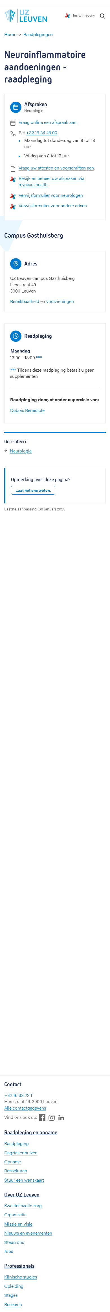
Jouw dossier (83, 15)
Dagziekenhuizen (21, 1152)
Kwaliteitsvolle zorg (23, 1205)
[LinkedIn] (61, 1117)
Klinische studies (20, 1276)
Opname (12, 1161)
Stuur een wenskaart (24, 1180)
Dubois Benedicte (27, 410)
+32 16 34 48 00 (41, 132)
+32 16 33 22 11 (19, 1095)
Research (13, 1304)
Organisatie (15, 1214)
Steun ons (14, 1242)
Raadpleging (16, 1143)
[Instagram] (51, 1117)
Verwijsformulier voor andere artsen (53, 205)
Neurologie (21, 450)
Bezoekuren (15, 1170)
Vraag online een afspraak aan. (48, 122)
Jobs (8, 1251)
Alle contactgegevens (25, 1108)
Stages (10, 1295)
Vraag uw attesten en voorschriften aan (56, 167)
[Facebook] (42, 1117)
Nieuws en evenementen (28, 1233)
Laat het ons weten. (33, 490)
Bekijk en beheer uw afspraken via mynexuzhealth (51, 181)
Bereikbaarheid (24, 301)
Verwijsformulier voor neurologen (51, 195)
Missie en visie (18, 1223)
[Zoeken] (103, 15)
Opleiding (13, 1286)
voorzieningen (60, 301)
